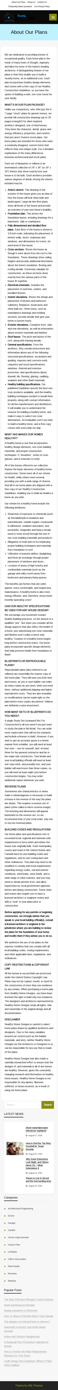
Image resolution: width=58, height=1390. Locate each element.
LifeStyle (12, 1251)
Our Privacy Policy (42, 6)
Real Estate (14, 1266)
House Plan (14, 1244)
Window (12, 1280)
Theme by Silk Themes (29, 1385)
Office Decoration (17, 1259)
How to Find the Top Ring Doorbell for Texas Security (38, 1146)
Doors (11, 1215)
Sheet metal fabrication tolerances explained (37, 1129)
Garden (11, 1230)
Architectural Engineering (20, 1208)
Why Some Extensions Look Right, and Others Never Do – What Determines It (37, 1163)
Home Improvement (18, 1237)
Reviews (12, 1273)
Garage (11, 1223)
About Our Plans (18, 2)
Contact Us (42, 2)
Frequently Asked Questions (20, 6)
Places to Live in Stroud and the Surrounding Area (38, 1180)
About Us (31, 2)
